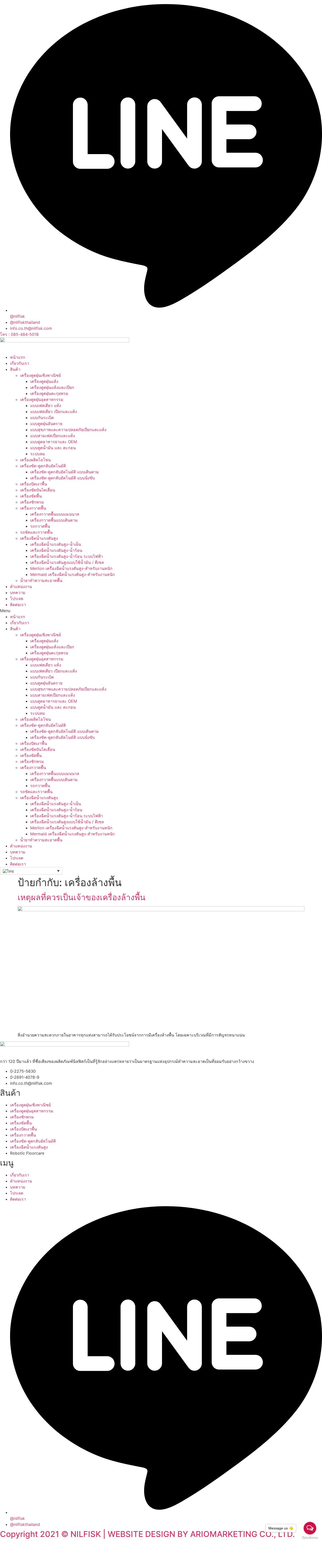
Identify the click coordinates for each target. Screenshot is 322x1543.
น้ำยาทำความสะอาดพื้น (41, 580)
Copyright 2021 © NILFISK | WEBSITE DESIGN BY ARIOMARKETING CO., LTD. (147, 1534)
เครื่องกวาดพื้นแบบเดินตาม (54, 520)
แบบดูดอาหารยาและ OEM (53, 441)
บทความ (17, 592)
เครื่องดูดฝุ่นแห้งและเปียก (52, 387)
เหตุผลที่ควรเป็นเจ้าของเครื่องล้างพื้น (81, 897)
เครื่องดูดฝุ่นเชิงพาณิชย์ (40, 375)
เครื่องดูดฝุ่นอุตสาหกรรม (41, 399)
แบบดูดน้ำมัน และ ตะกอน (53, 447)
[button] (161, 611)
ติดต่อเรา (18, 604)
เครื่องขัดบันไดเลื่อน (37, 489)
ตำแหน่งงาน (21, 586)
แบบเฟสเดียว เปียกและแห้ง (53, 411)
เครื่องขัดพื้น (31, 495)
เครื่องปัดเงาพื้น (33, 483)
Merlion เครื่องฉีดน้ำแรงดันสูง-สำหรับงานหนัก (71, 568)
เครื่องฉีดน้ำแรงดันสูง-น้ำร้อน (56, 550)
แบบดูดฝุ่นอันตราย (46, 423)
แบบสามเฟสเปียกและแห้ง (52, 435)
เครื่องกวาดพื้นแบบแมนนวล (54, 514)
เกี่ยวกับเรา (19, 363)
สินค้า (15, 369)
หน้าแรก (17, 357)
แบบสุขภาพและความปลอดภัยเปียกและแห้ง (68, 429)
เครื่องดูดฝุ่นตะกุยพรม (49, 393)
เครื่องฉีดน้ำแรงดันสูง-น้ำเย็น (55, 544)
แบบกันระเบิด (42, 417)
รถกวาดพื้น (40, 526)
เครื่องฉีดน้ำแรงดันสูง (39, 538)
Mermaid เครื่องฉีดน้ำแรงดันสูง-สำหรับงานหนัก (72, 574)
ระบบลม (37, 453)
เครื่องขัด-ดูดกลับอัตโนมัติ (43, 465)
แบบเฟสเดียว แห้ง (45, 405)
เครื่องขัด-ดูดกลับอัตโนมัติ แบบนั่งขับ (62, 477)
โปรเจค (16, 598)
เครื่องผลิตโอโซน (35, 459)
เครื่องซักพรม (32, 502)
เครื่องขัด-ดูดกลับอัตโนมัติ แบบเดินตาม (64, 471)
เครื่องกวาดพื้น (33, 508)
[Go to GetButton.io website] (310, 1537)
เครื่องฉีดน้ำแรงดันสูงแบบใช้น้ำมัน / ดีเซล (67, 562)
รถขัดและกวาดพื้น (36, 532)
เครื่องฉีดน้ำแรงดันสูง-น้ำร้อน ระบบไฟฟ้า (66, 556)
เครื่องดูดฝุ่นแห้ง (44, 381)
